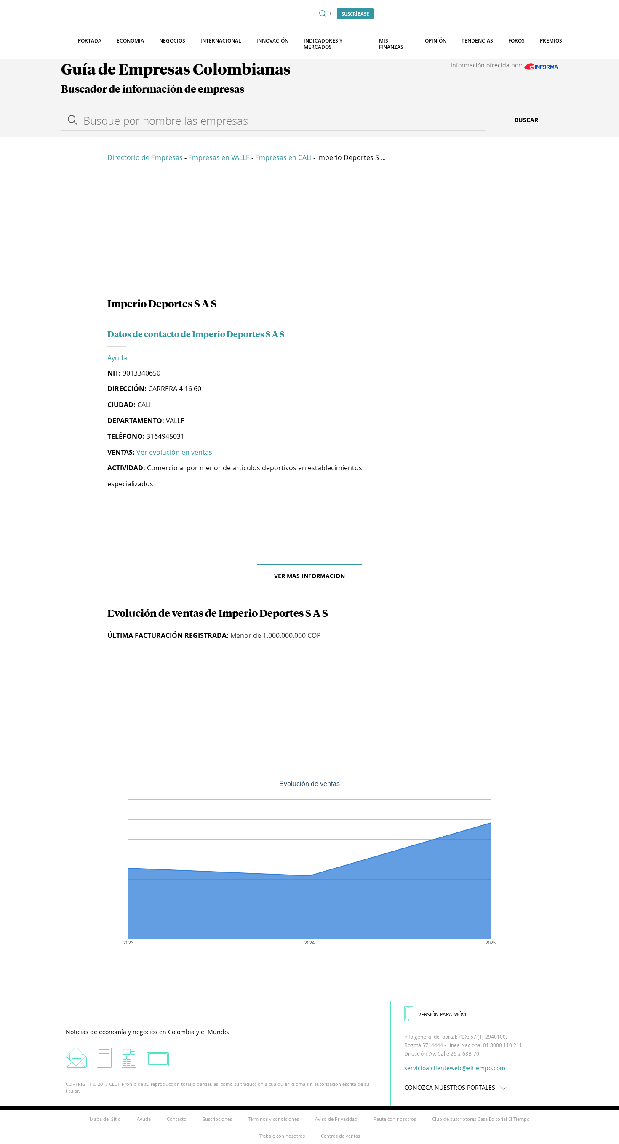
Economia (130, 40)
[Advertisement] (309, 232)
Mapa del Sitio (105, 1119)
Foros (516, 40)
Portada (89, 40)
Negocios (172, 40)
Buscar (526, 120)
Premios (551, 40)
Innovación (272, 40)
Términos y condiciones (273, 1119)
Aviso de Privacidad (336, 1119)
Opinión (435, 40)
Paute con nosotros (395, 1119)
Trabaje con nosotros (282, 1136)
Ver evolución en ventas (174, 452)
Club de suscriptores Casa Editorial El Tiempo (481, 1119)
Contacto (177, 1119)
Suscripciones (217, 1119)
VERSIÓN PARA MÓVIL (443, 1014)
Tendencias (477, 40)
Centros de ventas (340, 1136)
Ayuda (117, 358)
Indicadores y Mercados (323, 44)
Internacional (220, 40)
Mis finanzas (391, 44)
